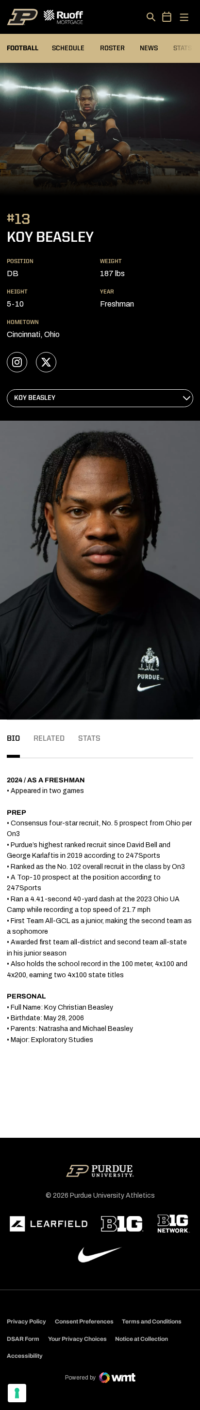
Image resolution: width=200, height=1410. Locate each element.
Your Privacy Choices (77, 1339)
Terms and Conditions (152, 1321)
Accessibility (25, 1355)
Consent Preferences (84, 1321)
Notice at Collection (141, 1339)
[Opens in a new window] (48, 1224)
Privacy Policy (26, 1321)
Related (49, 739)
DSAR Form (23, 1339)
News (149, 48)
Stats (182, 48)
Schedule (68, 48)
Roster (112, 48)
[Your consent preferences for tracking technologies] (17, 1393)
